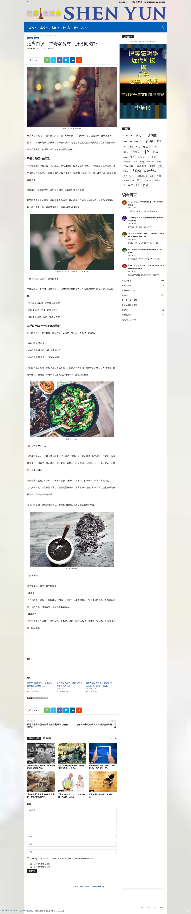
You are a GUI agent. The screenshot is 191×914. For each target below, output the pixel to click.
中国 (125, 141)
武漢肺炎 (142, 166)
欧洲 (142, 161)
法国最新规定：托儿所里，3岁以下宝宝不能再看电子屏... (102, 766)
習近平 (157, 180)
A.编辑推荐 (126, 281)
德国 (125, 157)
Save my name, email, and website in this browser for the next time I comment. (62, 858)
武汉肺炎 (128, 166)
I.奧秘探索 (126, 315)
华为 (131, 147)
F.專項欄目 (126, 305)
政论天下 (152, 157)
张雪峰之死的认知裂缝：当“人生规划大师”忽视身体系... (41, 766)
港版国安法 (142, 176)
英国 (130, 185)
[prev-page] (111, 738)
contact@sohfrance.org (94, 886)
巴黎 (155, 152)
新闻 (31, 27)
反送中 (147, 146)
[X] (27, 2)
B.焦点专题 (126, 286)
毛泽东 (152, 166)
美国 (139, 180)
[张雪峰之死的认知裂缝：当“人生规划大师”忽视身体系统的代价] (41, 753)
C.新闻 (30, 762)
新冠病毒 (127, 162)
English (21, 910)
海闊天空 (125, 320)
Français (27, 910)
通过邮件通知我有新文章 (40, 867)
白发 (39, 698)
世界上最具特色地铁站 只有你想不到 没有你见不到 (47, 726)
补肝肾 (45, 698)
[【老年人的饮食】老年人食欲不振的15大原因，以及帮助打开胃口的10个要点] (72, 781)
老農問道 (32, 48)
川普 (146, 152)
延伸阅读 (47, 738)
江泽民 (160, 166)
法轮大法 (150, 171)
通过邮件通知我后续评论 (40, 864)
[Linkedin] (72, 60)
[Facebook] (60, 60)
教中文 (66, 27)
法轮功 (136, 171)
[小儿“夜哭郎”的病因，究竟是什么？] (103, 781)
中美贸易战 (134, 141)
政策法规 (141, 157)
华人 (138, 147)
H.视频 (125, 310)
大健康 (33, 36)
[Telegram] (66, 60)
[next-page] (115, 738)
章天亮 (126, 180)
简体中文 (79, 27)
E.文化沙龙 (62, 762)
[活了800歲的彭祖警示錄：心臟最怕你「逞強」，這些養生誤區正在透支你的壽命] (72, 753)
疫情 (158, 175)
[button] (163, 28)
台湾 (155, 147)
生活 (42, 27)
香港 (145, 185)
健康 (34, 698)
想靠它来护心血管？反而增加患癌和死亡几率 (96, 726)
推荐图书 (128, 36)
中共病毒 (151, 135)
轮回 (138, 185)
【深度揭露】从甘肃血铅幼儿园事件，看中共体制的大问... (40, 795)
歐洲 (159, 162)
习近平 (147, 141)
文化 (54, 27)
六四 (125, 147)
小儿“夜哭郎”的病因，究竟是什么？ (101, 795)
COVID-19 (127, 135)
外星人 (125, 152)
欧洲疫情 (150, 162)
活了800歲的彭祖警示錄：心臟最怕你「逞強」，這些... (71, 766)
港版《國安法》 (129, 176)
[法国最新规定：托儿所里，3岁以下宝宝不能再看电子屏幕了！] (103, 753)
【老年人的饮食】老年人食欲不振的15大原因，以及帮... (71, 795)
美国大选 (148, 180)
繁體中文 (13, 910)
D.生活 (30, 38)
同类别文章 (34, 738)
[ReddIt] (79, 60)
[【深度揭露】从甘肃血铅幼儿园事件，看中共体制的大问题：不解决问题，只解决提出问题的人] (41, 781)
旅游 (135, 161)
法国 (125, 171)
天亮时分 (135, 152)
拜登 (132, 157)
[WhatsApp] (47, 60)
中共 (138, 135)
